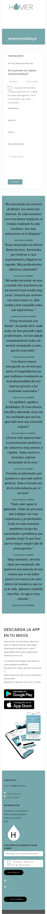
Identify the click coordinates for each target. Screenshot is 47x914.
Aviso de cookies (12, 817)
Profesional (13, 108)
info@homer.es (18, 785)
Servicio (12, 120)
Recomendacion (16, 144)
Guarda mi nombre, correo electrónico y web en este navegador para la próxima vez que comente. (23, 95)
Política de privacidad (15, 814)
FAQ (6, 821)
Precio (11, 132)
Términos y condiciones (16, 810)
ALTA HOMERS (16, 899)
